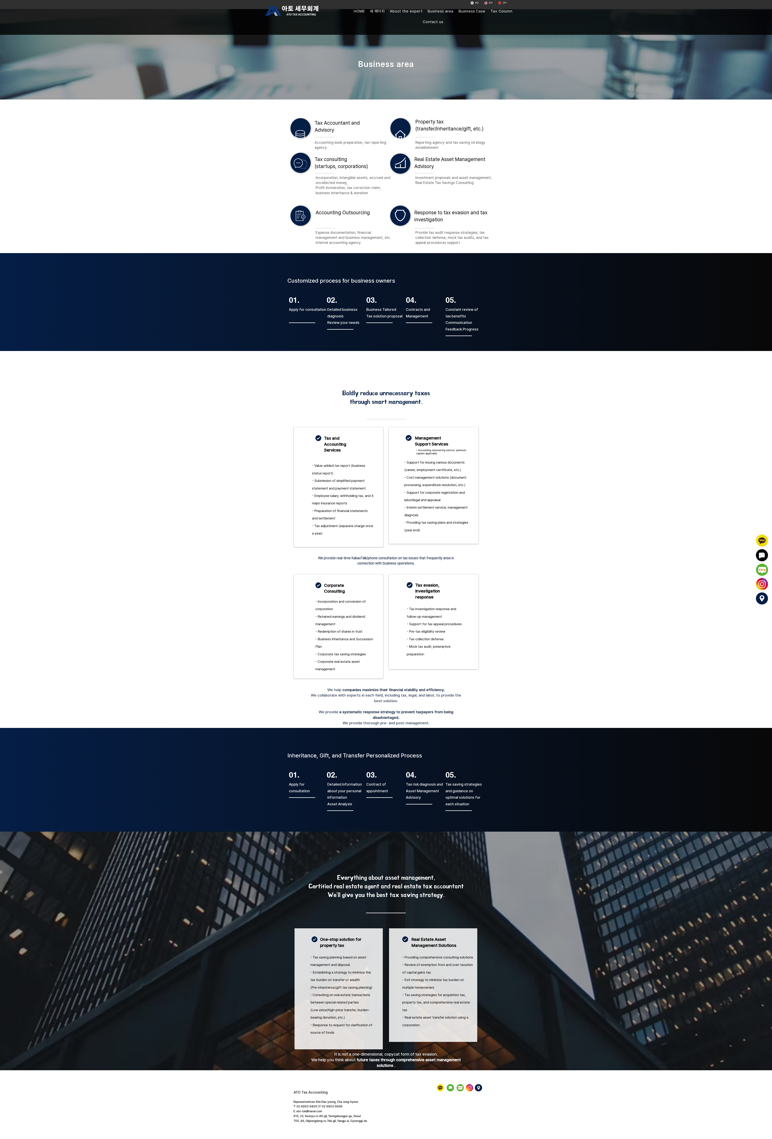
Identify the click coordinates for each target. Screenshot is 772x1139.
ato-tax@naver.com (309, 1111)
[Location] (762, 598)
